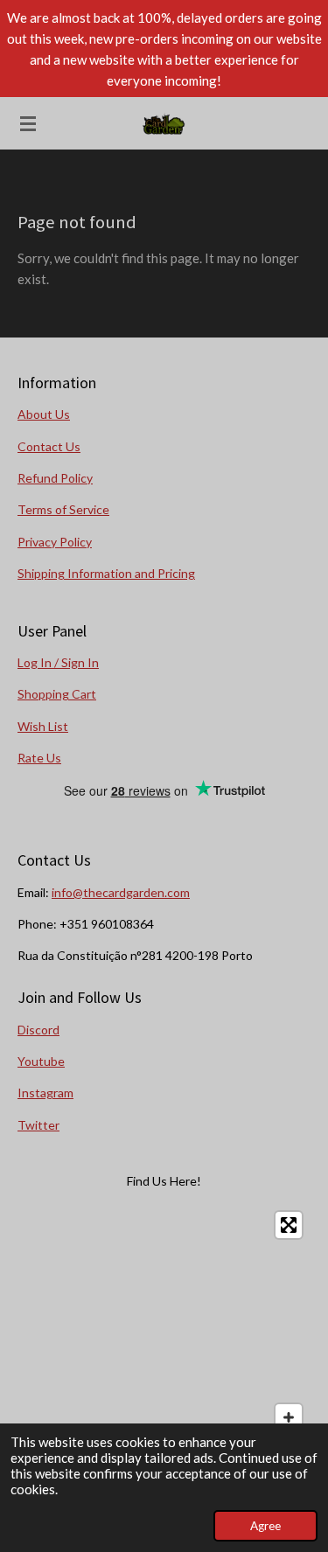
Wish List (42, 726)
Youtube (41, 1061)
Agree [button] (265, 1526)
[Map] (164, 1334)
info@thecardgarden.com (121, 892)
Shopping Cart (56, 693)
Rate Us (39, 757)
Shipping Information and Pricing (106, 573)
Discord (38, 1029)
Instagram (45, 1092)
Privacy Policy (54, 541)
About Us (43, 414)
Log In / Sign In (58, 662)
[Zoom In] (289, 1417)
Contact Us (48, 446)
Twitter (38, 1124)
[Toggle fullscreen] (289, 1225)
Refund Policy (55, 477)
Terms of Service (63, 509)
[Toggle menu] (28, 123)
